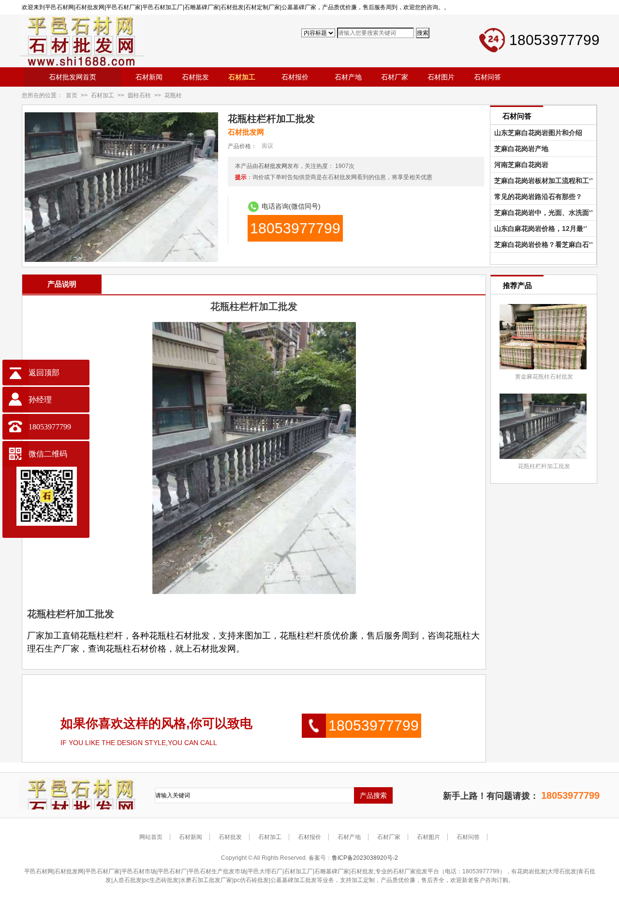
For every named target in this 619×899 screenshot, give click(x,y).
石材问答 (468, 837)
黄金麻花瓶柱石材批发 (544, 376)
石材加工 (102, 95)
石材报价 (309, 837)
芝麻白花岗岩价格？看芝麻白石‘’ (541, 244)
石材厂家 (388, 837)
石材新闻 (190, 837)
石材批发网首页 (72, 77)
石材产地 (349, 837)
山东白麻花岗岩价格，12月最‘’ (538, 228)
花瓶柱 (173, 95)
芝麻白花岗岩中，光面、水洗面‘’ (541, 212)
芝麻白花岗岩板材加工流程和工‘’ (541, 180)
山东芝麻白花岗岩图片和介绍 (536, 133)
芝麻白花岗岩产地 (519, 148)
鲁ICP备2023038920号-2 (365, 857)
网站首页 (150, 837)
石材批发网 (272, 166)
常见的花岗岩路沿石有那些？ (536, 196)
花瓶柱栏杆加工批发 (544, 466)
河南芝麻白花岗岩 (519, 164)
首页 (71, 95)
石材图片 (428, 837)
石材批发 (230, 837)
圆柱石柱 (139, 95)
